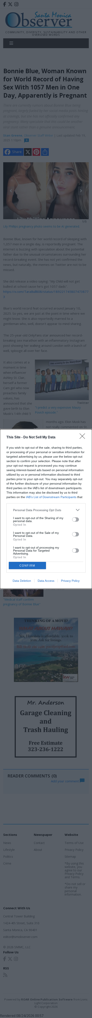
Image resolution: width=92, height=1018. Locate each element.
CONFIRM (27, 565)
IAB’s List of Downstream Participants (51, 497)
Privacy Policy (70, 580)
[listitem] (46, 510)
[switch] (75, 519)
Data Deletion (22, 580)
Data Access (46, 580)
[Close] (84, 437)
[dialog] (46, 509)
